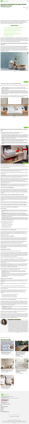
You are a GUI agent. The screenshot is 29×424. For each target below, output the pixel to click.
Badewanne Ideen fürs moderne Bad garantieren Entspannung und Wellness (21, 370)
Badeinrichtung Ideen (5, 337)
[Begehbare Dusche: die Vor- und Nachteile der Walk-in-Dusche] (7, 363)
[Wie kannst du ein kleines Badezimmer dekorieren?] (7, 380)
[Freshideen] (4, 1)
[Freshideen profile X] (16, 414)
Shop (1, 405)
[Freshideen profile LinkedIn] (18, 414)
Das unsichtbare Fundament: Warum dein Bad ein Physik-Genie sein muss (15, 27)
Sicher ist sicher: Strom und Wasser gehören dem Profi (12, 33)
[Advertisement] (14, 13)
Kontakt (2, 410)
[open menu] (27, 1)
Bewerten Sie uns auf (13, 416)
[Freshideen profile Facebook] (9, 414)
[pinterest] (27, 53)
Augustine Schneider (6, 7)
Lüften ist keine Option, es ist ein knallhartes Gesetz (13, 28)
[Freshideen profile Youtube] (15, 414)
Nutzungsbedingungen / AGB (5, 411)
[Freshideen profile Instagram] (10, 414)
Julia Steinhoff (5, 354)
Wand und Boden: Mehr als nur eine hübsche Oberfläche (12, 30)
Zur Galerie (26, 127)
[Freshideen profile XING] (19, 414)
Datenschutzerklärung (4, 406)
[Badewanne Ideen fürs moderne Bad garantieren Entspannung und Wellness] (21, 363)
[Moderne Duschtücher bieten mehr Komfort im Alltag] (7, 346)
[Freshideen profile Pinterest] (13, 414)
